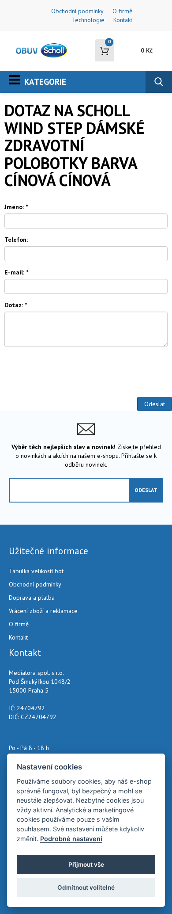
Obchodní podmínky (77, 11)
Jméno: (16, 207)
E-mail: (16, 272)
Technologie (88, 20)
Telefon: (16, 240)
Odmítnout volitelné (86, 887)
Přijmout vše (86, 864)
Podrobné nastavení (71, 838)
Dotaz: (15, 305)
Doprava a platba (32, 598)
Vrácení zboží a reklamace (43, 611)
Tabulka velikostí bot (36, 571)
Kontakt (122, 20)
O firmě (122, 11)
